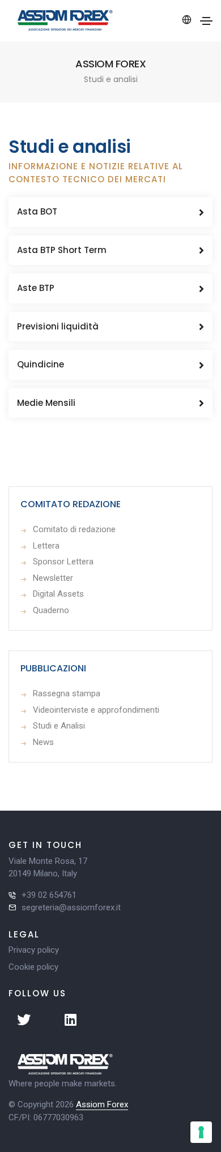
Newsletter (53, 578)
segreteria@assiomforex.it (71, 907)
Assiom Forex (102, 1104)
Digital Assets (58, 594)
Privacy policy (33, 950)
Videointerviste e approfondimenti (96, 710)
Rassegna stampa (66, 693)
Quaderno (51, 610)
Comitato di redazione (74, 529)
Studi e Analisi (59, 726)
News (43, 742)
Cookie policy (33, 967)
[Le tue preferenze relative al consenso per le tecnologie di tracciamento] (201, 1132)
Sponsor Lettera (63, 561)
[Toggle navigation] (206, 21)
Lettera (46, 546)
